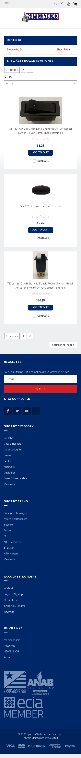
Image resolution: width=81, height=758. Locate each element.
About (7, 657)
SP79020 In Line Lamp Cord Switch (40, 206)
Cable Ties (9, 473)
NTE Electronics (12, 542)
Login (62, 4)
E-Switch (9, 548)
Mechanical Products (15, 519)
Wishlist (56, 4)
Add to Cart (40, 153)
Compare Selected (63, 345)
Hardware (9, 467)
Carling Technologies (15, 513)
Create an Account (69, 4)
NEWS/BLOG (11, 651)
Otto (6, 536)
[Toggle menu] (7, 4)
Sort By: (8, 77)
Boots (7, 461)
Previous (12, 70)
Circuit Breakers (12, 444)
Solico (7, 530)
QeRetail (53, 738)
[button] (40, 50)
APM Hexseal (11, 554)
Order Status (11, 600)
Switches (9, 438)
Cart (75, 4)
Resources (9, 646)
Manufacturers (12, 640)
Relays (7, 455)
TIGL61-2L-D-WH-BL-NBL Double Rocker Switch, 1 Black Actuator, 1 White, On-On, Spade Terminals (40, 286)
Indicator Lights (12, 450)
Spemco (8, 525)
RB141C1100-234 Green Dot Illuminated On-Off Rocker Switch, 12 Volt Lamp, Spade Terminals (40, 131)
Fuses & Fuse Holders (15, 478)
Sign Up (18, 594)
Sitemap (9, 612)
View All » (9, 484)
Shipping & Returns (14, 606)
